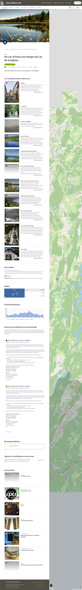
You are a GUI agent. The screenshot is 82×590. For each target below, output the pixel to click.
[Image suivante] (47, 25)
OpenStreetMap (75, 589)
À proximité (38, 7)
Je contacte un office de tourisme (12, 588)
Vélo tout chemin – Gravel (14, 49)
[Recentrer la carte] (51, 17)
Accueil (7, 49)
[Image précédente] (2, 25)
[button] (51, 14)
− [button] (50, 12)
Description (17, 7)
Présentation (4, 7)
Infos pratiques (32, 7)
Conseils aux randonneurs (46, 3)
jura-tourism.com (39, 585)
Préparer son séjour (58, 3)
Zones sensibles (24, 7)
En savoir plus (68, 3)
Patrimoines (11, 7)
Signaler (40, 460)
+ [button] (50, 10)
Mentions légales (39, 587)
